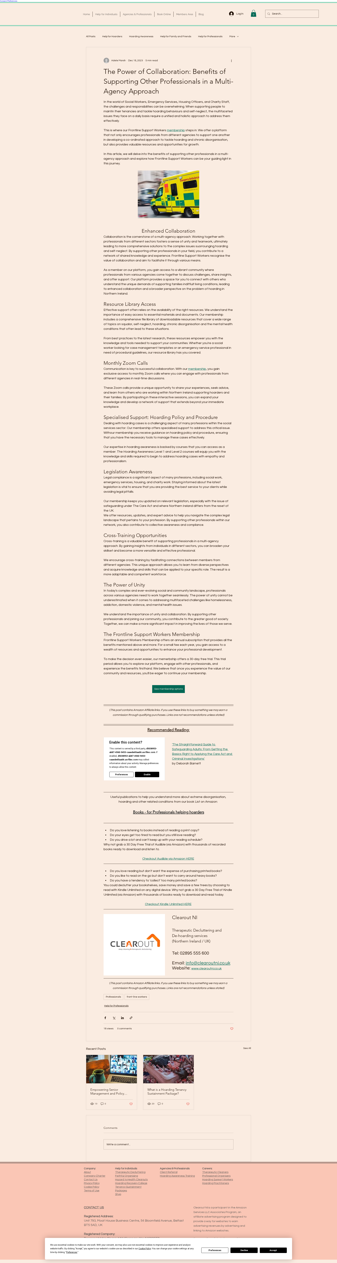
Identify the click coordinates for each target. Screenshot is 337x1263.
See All (247, 1048)
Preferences (215, 1250)
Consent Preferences (8, 1)
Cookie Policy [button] (144, 1248)
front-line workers (137, 997)
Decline (244, 1250)
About (87, 1172)
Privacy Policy (92, 1183)
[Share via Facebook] (105, 1017)
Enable (147, 774)
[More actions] (231, 60)
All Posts (90, 36)
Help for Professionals (210, 36)
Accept (273, 1250)
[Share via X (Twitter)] (113, 1017)
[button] (253, 13)
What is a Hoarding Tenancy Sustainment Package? (166, 1091)
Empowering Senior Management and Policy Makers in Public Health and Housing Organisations (109, 1091)
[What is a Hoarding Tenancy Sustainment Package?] (168, 1069)
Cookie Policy (91, 1187)
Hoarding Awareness (141, 36)
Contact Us (90, 1179)
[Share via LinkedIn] (122, 1017)
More (232, 36)
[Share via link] (131, 1017)
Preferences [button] (71, 1252)
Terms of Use (91, 1190)
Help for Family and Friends (175, 36)
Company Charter (94, 1176)
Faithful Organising (126, 1176)
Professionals (113, 997)
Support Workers (217, 1179)
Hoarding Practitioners (215, 1183)
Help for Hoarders (112, 36)
